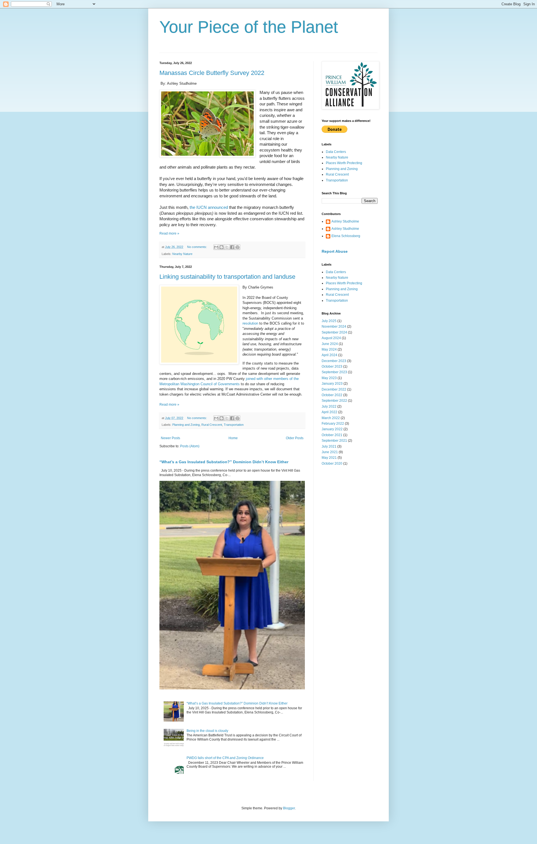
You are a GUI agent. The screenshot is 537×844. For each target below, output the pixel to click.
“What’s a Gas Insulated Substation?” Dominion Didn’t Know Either (223, 462)
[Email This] (216, 247)
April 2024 (329, 355)
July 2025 (329, 321)
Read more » (169, 233)
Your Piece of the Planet (248, 27)
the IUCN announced (209, 207)
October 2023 (332, 366)
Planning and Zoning (186, 424)
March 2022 (331, 418)
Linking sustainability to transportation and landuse (227, 276)
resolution (250, 323)
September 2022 (334, 401)
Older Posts (294, 438)
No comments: (197, 247)
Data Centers (336, 152)
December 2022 (334, 389)
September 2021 (334, 441)
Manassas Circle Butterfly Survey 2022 (211, 72)
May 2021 (329, 458)
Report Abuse (335, 251)
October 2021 (332, 435)
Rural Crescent (211, 424)
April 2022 (329, 412)
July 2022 (329, 406)
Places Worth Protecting (344, 163)
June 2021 (330, 452)
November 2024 (334, 326)
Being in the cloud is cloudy (207, 731)
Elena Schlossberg (345, 236)
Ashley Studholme (345, 221)
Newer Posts (170, 438)
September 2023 (334, 372)
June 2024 (330, 344)
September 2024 (334, 332)
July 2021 (329, 446)
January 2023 (332, 384)
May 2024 (329, 349)
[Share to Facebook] (232, 247)
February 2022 (333, 423)
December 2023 (334, 361)
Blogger (289, 808)
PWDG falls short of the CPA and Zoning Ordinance (225, 758)
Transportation (234, 424)
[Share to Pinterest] (237, 247)
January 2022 (332, 429)
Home (233, 438)
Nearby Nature (182, 254)
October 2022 (332, 395)
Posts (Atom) (189, 446)
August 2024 (331, 338)
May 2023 (329, 378)
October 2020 (332, 463)
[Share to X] (227, 247)
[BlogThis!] (221, 247)
